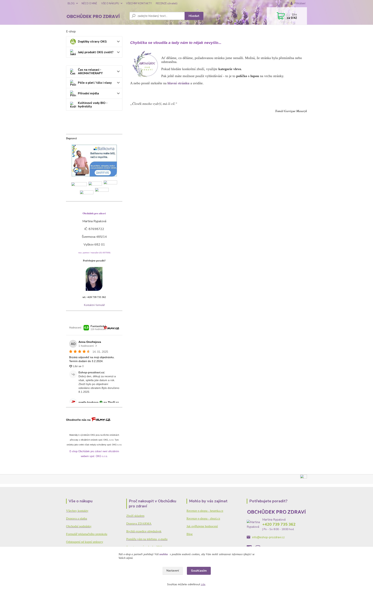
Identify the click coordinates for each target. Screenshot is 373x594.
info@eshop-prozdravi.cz (268, 537)
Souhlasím (199, 571)
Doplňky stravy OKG (92, 42)
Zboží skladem (135, 515)
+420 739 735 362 (278, 524)
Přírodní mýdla (88, 93)
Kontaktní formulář (94, 305)
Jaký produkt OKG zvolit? (95, 52)
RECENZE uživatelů (166, 3)
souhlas (163, 554)
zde (203, 584)
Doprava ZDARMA (139, 523)
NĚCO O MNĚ (89, 3)
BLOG (71, 3)
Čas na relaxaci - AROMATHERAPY (90, 71)
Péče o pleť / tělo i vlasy (95, 83)
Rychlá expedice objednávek (143, 531)
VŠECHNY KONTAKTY (139, 3)
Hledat (194, 16)
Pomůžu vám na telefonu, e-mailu (146, 539)
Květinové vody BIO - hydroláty (92, 104)
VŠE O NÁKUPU (110, 3)
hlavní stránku (178, 83)
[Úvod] (96, 16)
